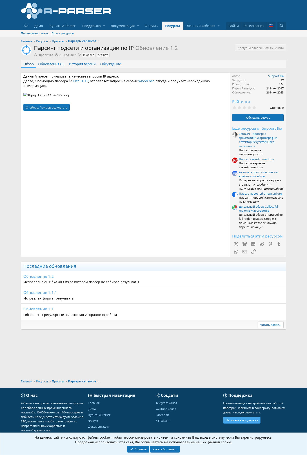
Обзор (28, 64)
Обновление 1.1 (38, 308)
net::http (103, 55)
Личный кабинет (201, 25)
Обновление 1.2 (38, 276)
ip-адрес (88, 55)
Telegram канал (166, 403)
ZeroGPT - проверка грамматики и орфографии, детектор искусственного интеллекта (258, 140)
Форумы (151, 25)
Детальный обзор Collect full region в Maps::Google (258, 208)
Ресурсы (172, 25)
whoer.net (146, 81)
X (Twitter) (162, 421)
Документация (123, 25)
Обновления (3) (51, 64)
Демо (38, 25)
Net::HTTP (80, 81)
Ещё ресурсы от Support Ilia (257, 128)
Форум (93, 421)
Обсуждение (110, 64)
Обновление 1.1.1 (40, 292)
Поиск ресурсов (62, 33)
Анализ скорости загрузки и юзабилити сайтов (258, 174)
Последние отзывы (34, 33)
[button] (104, 26)
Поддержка (91, 25)
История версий (82, 64)
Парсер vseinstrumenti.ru (256, 159)
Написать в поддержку (242, 420)
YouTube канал (166, 409)
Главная (94, 403)
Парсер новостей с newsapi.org (260, 193)
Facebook (162, 415)
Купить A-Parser (63, 25)
